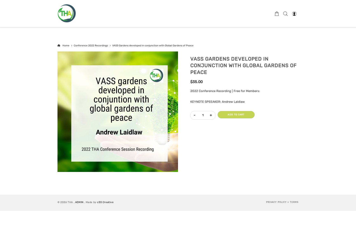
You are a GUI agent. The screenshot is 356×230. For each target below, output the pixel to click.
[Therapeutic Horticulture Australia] (66, 13)
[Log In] (294, 13)
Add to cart (236, 114)
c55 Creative (105, 202)
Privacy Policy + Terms (282, 202)
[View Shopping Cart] (277, 13)
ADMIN (79, 202)
